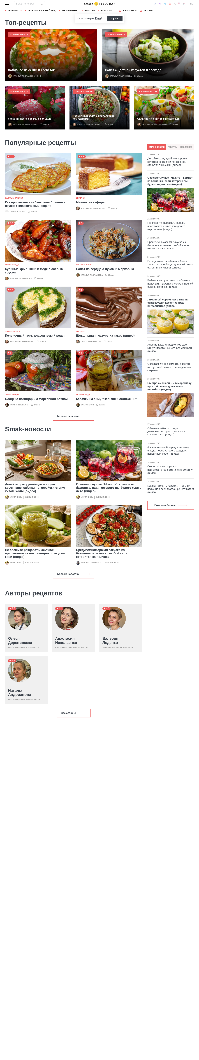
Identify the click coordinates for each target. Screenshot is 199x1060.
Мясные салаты (84, 265)
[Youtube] (170, 3)
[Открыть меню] (7, 3)
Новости (106, 10)
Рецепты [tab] (172, 147)
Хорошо (114, 18)
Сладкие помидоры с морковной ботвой (36, 399)
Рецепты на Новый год (41, 10)
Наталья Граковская (91, 563)
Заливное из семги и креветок (31, 70)
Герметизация (12, 394)
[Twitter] (174, 4)
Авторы (148, 10)
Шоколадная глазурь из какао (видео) (105, 335)
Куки (98, 18)
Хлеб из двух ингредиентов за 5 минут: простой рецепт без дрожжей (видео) (169, 348)
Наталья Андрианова (24, 76)
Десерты (80, 331)
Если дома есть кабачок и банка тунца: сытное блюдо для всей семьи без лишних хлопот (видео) (170, 264)
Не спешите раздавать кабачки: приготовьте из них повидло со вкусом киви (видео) (35, 553)
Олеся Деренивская (91, 342)
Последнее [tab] (186, 147)
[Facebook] (155, 3)
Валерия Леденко (110, 640)
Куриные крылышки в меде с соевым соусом (34, 270)
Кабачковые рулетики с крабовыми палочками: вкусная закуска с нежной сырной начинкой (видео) (170, 283)
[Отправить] (42, 3)
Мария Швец (16, 497)
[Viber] (160, 4)
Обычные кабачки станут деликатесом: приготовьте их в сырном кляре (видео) (166, 431)
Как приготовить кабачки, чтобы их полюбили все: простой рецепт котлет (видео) (170, 489)
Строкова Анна (17, 212)
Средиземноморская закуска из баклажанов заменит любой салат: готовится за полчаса (103, 553)
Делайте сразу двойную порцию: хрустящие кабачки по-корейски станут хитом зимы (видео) (35, 487)
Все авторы (68, 713)
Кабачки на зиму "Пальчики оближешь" (106, 399)
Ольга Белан (87, 405)
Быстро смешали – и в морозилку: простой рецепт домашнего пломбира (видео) (169, 386)
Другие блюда (12, 265)
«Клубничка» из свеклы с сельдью (29, 118)
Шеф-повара (130, 10)
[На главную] (99, 3)
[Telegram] (165, 3)
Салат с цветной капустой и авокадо (133, 70)
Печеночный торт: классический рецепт (36, 335)
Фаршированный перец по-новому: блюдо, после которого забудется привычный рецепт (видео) (168, 450)
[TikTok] (183, 3)
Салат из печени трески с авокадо (158, 118)
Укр (192, 3)
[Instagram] (179, 3)
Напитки (89, 10)
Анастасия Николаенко (25, 124)
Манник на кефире (90, 202)
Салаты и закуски (19, 35)
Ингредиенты (70, 10)
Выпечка (80, 198)
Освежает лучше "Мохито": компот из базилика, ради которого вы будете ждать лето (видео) (108, 487)
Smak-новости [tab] (157, 147)
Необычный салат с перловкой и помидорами (93, 117)
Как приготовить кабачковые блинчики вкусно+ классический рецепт (35, 204)
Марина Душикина (19, 405)
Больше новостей (68, 574)
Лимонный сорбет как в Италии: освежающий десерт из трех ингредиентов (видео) (168, 302)
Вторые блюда (12, 331)
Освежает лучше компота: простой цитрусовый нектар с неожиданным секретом (169, 367)
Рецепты (13, 10)
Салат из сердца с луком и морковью (105, 269)
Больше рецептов (68, 416)
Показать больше (165, 505)
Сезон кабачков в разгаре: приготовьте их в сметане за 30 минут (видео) (170, 469)
